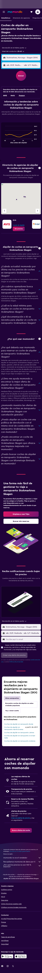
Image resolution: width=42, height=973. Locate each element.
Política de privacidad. (16, 661)
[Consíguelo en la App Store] (21, 956)
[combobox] (14, 48)
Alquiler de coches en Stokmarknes (20, 876)
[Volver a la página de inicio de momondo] (15, 12)
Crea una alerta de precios (20, 818)
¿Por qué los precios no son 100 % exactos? (17, 866)
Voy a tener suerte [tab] (12, 710)
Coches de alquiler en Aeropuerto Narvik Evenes (13, 728)
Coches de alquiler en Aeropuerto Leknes (19, 732)
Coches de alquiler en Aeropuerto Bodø (18, 724)
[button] (3, 11)
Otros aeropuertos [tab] (12, 698)
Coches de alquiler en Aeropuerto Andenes (19, 741)
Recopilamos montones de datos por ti (19, 862)
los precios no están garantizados (20, 851)
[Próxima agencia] (38, 211)
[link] (19, 229)
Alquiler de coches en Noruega (27, 874)
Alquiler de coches (9, 874)
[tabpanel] (21, 135)
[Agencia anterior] (4, 211)
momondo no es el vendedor (15, 858)
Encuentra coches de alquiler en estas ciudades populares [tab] (19, 704)
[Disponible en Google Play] (7, 956)
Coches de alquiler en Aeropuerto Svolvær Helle (19, 737)
